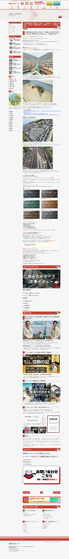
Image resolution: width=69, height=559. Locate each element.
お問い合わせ (57, 8)
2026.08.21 (17, 68)
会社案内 (18, 8)
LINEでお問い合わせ (27, 459)
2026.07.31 (17, 39)
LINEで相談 (55, 498)
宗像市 (11, 126)
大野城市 (11, 117)
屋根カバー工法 (13, 79)
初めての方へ (12, 8)
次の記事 (56, 492)
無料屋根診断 (44, 8)
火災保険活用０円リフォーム (28, 515)
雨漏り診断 (45, 528)
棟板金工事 (12, 84)
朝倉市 (11, 130)
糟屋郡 (11, 111)
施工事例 (31, 8)
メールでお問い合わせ (28, 464)
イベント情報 (12, 30)
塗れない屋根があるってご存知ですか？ (29, 514)
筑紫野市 (11, 119)
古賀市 (11, 128)
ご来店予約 (45, 525)
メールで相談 (55, 501)
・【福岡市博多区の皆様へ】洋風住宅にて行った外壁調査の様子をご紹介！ (35, 113)
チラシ (11, 32)
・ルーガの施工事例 (27, 245)
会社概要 (24, 525)
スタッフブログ (25, 28)
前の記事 (26, 492)
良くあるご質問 (45, 518)
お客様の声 (25, 530)
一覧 (41, 492)
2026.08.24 (17, 59)
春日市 (11, 124)
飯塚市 (11, 122)
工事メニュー (38, 8)
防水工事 (11, 88)
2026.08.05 (17, 72)
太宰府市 (11, 115)
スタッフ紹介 (25, 8)
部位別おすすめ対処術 (46, 515)
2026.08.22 (17, 64)
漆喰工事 (11, 82)
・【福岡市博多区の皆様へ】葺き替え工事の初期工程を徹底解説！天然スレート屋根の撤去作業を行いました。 (41, 114)
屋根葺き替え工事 (13, 81)
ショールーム (51, 8)
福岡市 (11, 113)
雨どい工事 (12, 86)
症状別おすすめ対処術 (46, 514)
